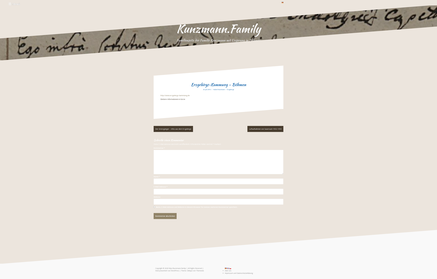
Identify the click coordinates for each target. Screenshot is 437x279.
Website (157, 197)
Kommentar (159, 148)
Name (157, 176)
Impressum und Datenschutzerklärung (239, 273)
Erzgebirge (230, 90)
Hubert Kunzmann (219, 90)
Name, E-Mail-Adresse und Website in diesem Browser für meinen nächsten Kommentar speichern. (197, 207)
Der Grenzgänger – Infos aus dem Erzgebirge (173, 129)
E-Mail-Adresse (160, 187)
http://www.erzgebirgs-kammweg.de (175, 95)
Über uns (228, 271)
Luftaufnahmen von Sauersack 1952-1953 (265, 129)
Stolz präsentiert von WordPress (167, 271)
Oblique (190, 271)
